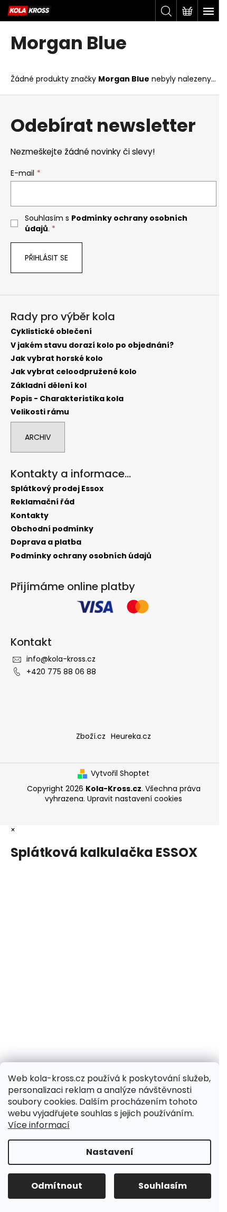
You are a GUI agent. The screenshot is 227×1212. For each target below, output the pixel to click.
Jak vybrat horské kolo (57, 359)
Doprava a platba (46, 542)
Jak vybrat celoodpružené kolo (74, 372)
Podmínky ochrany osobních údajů (81, 556)
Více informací (39, 1125)
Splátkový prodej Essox (57, 489)
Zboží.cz (91, 736)
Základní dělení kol (49, 386)
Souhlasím (162, 1186)
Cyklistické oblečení (51, 332)
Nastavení (110, 1152)
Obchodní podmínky (52, 529)
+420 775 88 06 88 (61, 671)
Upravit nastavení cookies (134, 798)
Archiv (38, 437)
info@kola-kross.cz (61, 659)
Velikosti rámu (40, 412)
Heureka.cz (131, 736)
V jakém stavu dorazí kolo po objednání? (92, 345)
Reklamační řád (42, 502)
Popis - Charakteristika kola (67, 399)
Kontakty (30, 516)
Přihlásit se (46, 257)
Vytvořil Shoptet (120, 773)
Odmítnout (56, 1186)
